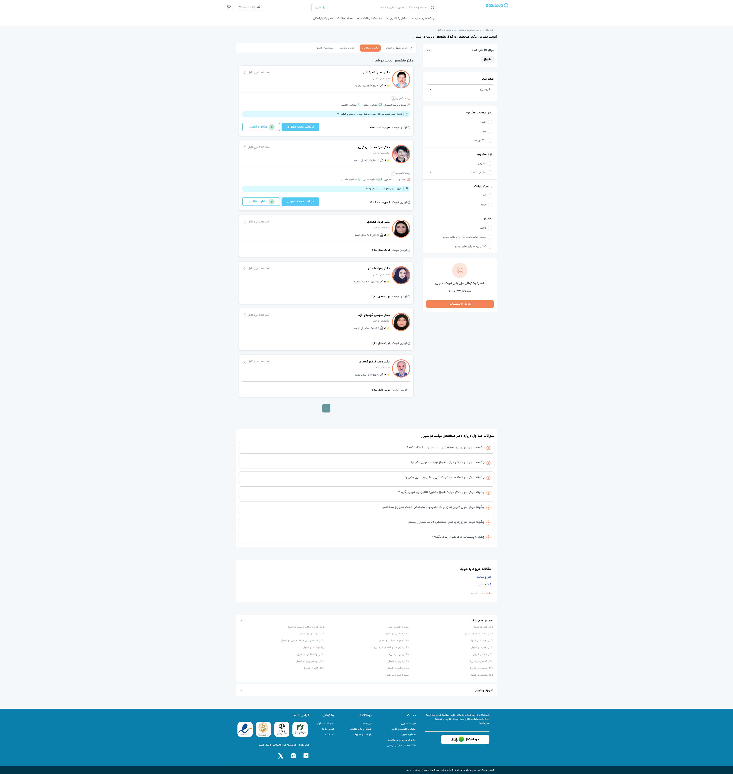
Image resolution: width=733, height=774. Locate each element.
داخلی (483, 228)
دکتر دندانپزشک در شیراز (479, 634)
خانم (483, 205)
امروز (483, 122)
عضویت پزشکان (323, 18)
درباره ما (367, 723)
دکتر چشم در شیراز (398, 668)
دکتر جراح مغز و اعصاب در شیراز (391, 647)
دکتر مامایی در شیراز (397, 634)
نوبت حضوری (408, 723)
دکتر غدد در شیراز (483, 654)
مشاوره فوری (408, 735)
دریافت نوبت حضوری (300, 127)
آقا (484, 196)
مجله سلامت (345, 18)
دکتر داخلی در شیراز (398, 627)
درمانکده (488, 30)
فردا (484, 131)
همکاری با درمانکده (360, 729)
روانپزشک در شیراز (313, 647)
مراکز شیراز (451, 30)
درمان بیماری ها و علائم (470, 30)
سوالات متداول (325, 723)
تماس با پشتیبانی (460, 304)
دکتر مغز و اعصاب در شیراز (394, 641)
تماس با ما (328, 729)
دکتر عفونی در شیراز (481, 675)
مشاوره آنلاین (478, 173)
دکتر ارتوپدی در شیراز (397, 675)
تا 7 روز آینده (479, 140)
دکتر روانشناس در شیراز (310, 654)
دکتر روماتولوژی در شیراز (310, 661)
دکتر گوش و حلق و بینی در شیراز (305, 627)
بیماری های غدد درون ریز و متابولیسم (464, 237)
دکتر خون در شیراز (398, 661)
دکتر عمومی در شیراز (481, 668)
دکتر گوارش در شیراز (481, 661)
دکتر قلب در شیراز (483, 627)
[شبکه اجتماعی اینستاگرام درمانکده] (293, 756)
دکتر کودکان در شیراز (312, 634)
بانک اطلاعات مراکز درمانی (401, 746)
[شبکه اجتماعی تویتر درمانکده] (280, 756)
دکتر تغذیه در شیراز (482, 647)
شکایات (329, 735)
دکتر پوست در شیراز (481, 641)
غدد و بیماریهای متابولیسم (470, 246)
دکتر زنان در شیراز (399, 654)
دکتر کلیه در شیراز (314, 668)
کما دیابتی (484, 584)
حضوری (482, 164)
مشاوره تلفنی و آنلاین (403, 729)
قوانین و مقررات (362, 735)
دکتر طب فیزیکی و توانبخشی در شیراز (302, 641)
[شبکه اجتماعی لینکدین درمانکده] (306, 756)
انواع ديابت (483, 577)
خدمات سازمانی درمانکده (401, 740)
